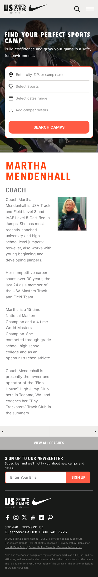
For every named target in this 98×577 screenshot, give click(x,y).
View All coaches (49, 443)
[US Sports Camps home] (25, 8)
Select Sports (27, 86)
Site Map (11, 527)
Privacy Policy (68, 543)
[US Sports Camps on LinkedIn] (41, 517)
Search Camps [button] (49, 127)
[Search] (77, 9)
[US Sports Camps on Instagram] (16, 517)
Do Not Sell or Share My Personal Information (55, 547)
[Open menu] (90, 9)
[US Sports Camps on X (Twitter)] (24, 517)
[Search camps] (50, 517)
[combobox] (52, 74)
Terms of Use (32, 527)
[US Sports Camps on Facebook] (7, 517)
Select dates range (31, 98)
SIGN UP (78, 477)
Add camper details (32, 110)
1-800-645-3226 (52, 532)
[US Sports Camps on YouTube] (33, 517)
